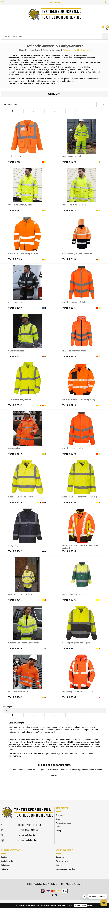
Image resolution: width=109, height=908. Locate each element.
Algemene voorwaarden (65, 869)
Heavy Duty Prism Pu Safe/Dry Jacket (78, 691)
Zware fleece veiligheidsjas (19, 399)
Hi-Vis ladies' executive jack (20, 594)
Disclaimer (60, 865)
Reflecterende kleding (51, 50)
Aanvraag (54, 775)
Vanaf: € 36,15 (15, 502)
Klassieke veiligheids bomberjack (22, 497)
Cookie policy (61, 857)
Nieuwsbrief (60, 819)
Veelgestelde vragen (64, 823)
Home (21, 50)
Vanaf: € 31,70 (15, 454)
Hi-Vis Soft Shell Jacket (18, 691)
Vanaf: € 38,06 (15, 600)
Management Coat (16, 302)
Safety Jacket (14, 448)
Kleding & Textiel (33, 50)
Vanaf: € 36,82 (15, 551)
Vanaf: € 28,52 (15, 405)
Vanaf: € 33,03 (69, 454)
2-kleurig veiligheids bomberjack (76, 643)
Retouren (4, 869)
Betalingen (5, 865)
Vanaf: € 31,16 (69, 405)
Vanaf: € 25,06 (15, 259)
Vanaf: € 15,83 (69, 162)
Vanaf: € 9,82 (14, 162)
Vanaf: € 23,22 (15, 210)
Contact (4, 857)
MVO (58, 827)
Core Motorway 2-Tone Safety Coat (77, 253)
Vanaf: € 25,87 (15, 308)
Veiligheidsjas (14, 545)
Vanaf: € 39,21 (69, 648)
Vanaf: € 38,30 (15, 648)
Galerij (58, 831)
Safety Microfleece (16, 351)
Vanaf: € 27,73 (69, 356)
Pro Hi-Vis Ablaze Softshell (73, 302)
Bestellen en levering (9, 861)
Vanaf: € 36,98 (69, 551)
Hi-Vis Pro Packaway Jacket (74, 351)
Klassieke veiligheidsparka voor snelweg (79, 497)
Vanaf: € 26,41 (69, 308)
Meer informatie (67, 905)
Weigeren (90, 905)
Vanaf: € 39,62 (15, 697)
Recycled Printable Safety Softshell (23, 253)
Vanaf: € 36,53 (69, 502)
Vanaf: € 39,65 (69, 697)
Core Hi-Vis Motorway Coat (20, 205)
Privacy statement (63, 861)
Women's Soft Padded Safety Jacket (23, 643)
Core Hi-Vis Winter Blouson (74, 205)
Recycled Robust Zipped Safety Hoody (78, 399)
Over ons (59, 815)
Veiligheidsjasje (14, 156)
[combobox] (51, 36)
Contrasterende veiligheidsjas (74, 594)
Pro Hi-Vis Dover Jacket (72, 448)
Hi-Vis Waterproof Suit (71, 156)
